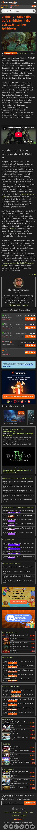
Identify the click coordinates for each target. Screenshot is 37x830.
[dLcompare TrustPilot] (21, 826)
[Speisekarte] (35, 2)
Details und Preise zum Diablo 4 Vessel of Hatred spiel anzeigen (17, 471)
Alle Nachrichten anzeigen (18, 305)
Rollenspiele (29, 433)
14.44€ (29, 318)
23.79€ (29, 327)
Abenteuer (20, 433)
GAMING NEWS (10, 53)
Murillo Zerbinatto (22, 53)
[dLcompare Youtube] (26, 826)
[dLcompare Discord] (31, 826)
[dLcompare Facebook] (10, 826)
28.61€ (29, 345)
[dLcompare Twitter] (5, 826)
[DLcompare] (18, 808)
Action (14, 433)
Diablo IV (13, 229)
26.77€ (29, 336)
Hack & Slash (7, 435)
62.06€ (29, 352)
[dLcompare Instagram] (15, 826)
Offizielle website (9, 431)
